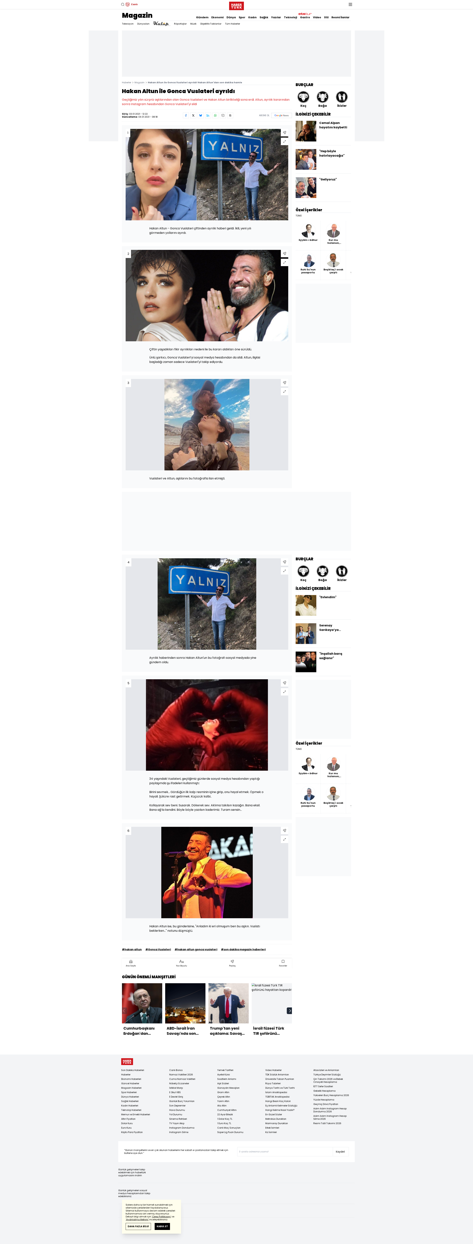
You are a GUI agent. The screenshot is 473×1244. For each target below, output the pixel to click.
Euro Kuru (126, 1127)
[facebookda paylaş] (186, 115)
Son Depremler (177, 1105)
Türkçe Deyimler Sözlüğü (327, 1074)
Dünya (231, 17)
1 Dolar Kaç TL (224, 1118)
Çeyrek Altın (223, 1096)
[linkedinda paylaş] (208, 115)
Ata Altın (222, 1105)
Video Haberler (273, 1070)
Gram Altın (223, 1092)
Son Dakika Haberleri (132, 1070)
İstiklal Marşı (176, 1087)
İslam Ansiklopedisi (276, 1092)
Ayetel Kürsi (223, 1074)
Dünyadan (143, 23)
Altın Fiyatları (128, 1118)
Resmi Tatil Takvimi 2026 (327, 1123)
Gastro (305, 17)
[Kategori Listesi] (350, 4)
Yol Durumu (175, 1114)
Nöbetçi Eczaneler (179, 1083)
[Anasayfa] (127, 1061)
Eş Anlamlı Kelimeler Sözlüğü (281, 1105)
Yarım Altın (223, 1101)
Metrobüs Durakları (275, 1118)
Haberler (126, 82)
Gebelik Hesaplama (324, 1090)
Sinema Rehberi (178, 1118)
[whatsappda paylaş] (215, 115)
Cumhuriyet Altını (226, 1110)
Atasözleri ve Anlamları (326, 1070)
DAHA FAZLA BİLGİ (138, 1226)
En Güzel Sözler (273, 1114)
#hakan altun (132, 949)
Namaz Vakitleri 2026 (181, 1074)
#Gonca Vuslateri (158, 949)
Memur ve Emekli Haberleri (135, 1114)
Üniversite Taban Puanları (279, 1079)
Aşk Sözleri (223, 1083)
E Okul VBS (175, 1092)
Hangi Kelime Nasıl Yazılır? (280, 1110)
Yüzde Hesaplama (323, 1099)
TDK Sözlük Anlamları (277, 1074)
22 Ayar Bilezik (225, 1114)
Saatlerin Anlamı (226, 1079)
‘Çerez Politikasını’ (161, 1216)
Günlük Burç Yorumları (181, 1101)
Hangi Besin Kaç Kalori (278, 1101)
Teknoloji (290, 17)
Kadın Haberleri (129, 1105)
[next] (290, 1010)
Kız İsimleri (271, 1132)
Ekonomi (217, 17)
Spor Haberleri (129, 1092)
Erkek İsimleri (272, 1127)
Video (317, 17)
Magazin (137, 15)
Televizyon (128, 23)
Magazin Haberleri (131, 1087)
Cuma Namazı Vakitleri (182, 1079)
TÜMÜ (299, 215)
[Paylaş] (284, 132)
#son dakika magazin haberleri (243, 949)
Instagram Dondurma (181, 1127)
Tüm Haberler (232, 23)
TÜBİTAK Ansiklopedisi (277, 1096)
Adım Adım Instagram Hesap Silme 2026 (330, 1117)
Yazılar (276, 17)
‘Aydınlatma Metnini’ (137, 1219)
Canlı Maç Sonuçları (228, 1127)
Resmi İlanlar (340, 17)
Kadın (252, 17)
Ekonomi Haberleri (131, 1079)
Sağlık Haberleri (130, 1101)
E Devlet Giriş (176, 1096)
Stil (326, 17)
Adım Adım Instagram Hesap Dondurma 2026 (330, 1110)
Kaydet (340, 1152)
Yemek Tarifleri (225, 1070)
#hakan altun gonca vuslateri (196, 949)
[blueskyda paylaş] (201, 115)
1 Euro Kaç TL (224, 1123)
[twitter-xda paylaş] (193, 115)
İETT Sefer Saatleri (323, 1086)
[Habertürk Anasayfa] (236, 5)
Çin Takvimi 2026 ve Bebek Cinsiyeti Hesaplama (328, 1080)
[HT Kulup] (161, 24)
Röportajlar (180, 23)
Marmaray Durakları (276, 1123)
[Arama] (122, 4)
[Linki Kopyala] (230, 115)
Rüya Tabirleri (273, 1083)
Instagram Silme (178, 1132)
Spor (242, 17)
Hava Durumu (177, 1110)
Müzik (193, 23)
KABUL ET (162, 1226)
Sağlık (264, 17)
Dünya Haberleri (130, 1096)
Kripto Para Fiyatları (132, 1132)
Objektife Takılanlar (210, 23)
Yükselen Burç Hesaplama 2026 (331, 1095)
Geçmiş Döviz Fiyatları (325, 1104)
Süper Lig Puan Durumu (230, 1132)
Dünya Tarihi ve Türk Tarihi (280, 1087)
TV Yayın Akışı (176, 1123)
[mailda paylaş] (223, 115)
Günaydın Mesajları (228, 1087)
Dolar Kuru (127, 1123)
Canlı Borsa (176, 1070)
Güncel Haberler (130, 1083)
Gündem (202, 17)
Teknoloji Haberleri (131, 1110)
